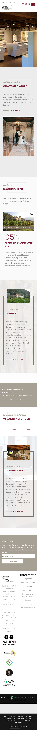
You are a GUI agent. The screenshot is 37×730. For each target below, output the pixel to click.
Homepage (27, 586)
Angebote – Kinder (27, 583)
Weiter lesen (15, 29)
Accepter (14, 726)
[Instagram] (11, 637)
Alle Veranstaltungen (21, 430)
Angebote (28, 579)
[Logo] (9, 578)
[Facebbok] (6, 637)
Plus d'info (24, 726)
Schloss (28, 600)
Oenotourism (27, 590)
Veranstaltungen (27, 604)
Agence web (6, 697)
